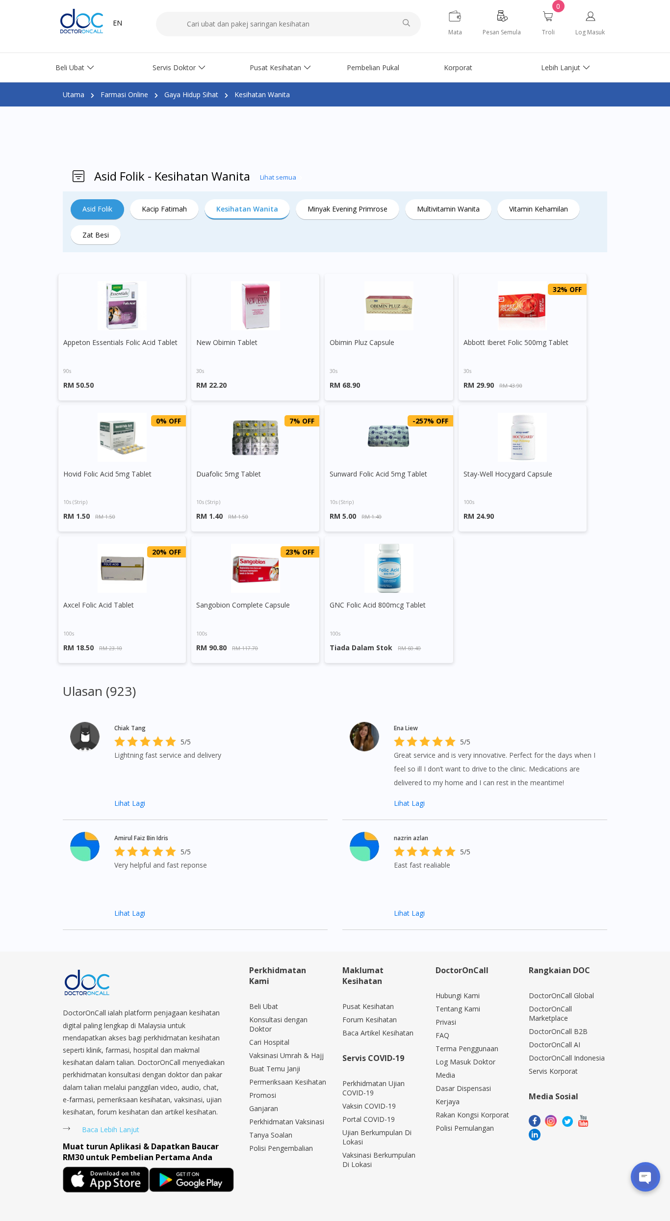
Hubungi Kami (458, 995)
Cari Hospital (269, 1042)
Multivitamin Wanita (448, 208)
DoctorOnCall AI (554, 1044)
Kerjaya (448, 1101)
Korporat (458, 67)
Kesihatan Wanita (262, 94)
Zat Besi (95, 234)
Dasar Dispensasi (463, 1088)
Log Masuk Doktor (465, 1061)
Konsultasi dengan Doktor (278, 1024)
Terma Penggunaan (467, 1048)
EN (117, 22)
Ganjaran (263, 1108)
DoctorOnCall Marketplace (550, 1013)
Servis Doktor (174, 67)
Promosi (262, 1095)
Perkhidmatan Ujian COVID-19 (373, 1088)
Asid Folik (97, 208)
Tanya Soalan (270, 1135)
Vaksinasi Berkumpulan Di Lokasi (378, 1159)
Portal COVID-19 (368, 1119)
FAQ (442, 1035)
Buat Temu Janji (274, 1068)
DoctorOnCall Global (561, 995)
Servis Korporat (553, 1071)
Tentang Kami (458, 1008)
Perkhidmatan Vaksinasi (286, 1121)
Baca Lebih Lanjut (110, 1129)
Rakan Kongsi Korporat (472, 1114)
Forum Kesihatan (369, 1019)
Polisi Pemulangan (465, 1128)
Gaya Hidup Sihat (191, 94)
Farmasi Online (124, 94)
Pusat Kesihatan (275, 67)
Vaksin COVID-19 (369, 1106)
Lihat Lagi (129, 803)
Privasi (446, 1022)
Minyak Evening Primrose (347, 208)
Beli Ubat (69, 67)
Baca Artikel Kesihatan (377, 1032)
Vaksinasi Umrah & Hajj (286, 1055)
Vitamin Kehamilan (538, 208)
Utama (73, 94)
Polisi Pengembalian (281, 1148)
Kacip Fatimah (164, 208)
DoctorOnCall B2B (558, 1031)
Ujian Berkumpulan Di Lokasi (377, 1137)
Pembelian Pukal (373, 67)
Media (445, 1075)
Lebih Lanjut (560, 67)
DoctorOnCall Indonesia (567, 1057)
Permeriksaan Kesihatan (287, 1082)
